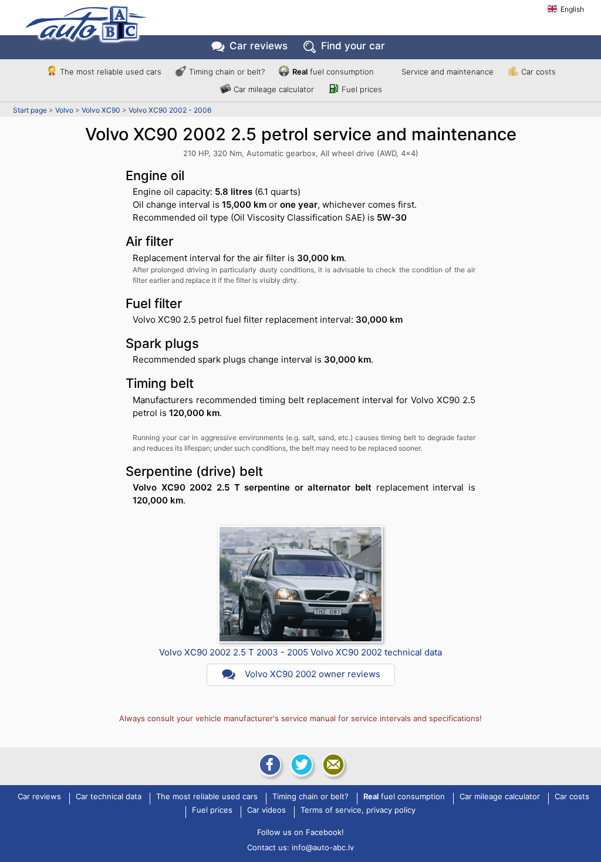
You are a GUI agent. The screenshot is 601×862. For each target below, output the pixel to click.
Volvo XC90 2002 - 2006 (170, 110)
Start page (30, 110)
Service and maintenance (447, 71)
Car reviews (258, 46)
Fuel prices (362, 89)
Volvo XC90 (101, 110)
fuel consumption (333, 71)
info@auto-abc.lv (323, 847)
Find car (353, 46)
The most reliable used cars (110, 71)
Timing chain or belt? (227, 71)
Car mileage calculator (274, 89)
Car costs (538, 71)
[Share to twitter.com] (300, 764)
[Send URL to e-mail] (332, 764)
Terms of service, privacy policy (358, 810)
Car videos (266, 810)
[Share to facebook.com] (268, 764)
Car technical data (108, 797)
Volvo (64, 110)
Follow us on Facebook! (300, 832)
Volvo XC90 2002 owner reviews (312, 674)
